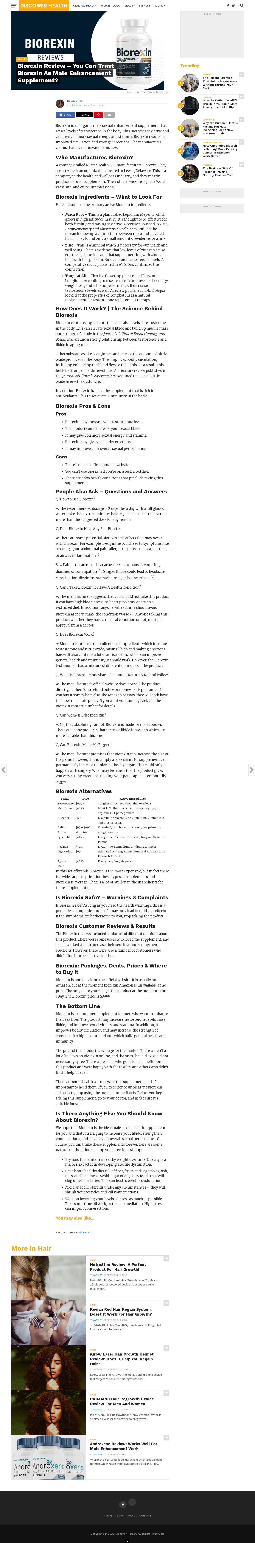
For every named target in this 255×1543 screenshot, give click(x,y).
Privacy (132, 1515)
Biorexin (84, 1232)
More (159, 5)
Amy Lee (77, 100)
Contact (145, 1515)
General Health (85, 5)
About (108, 1515)
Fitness (145, 5)
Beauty (130, 5)
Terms (119, 1515)
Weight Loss (110, 5)
